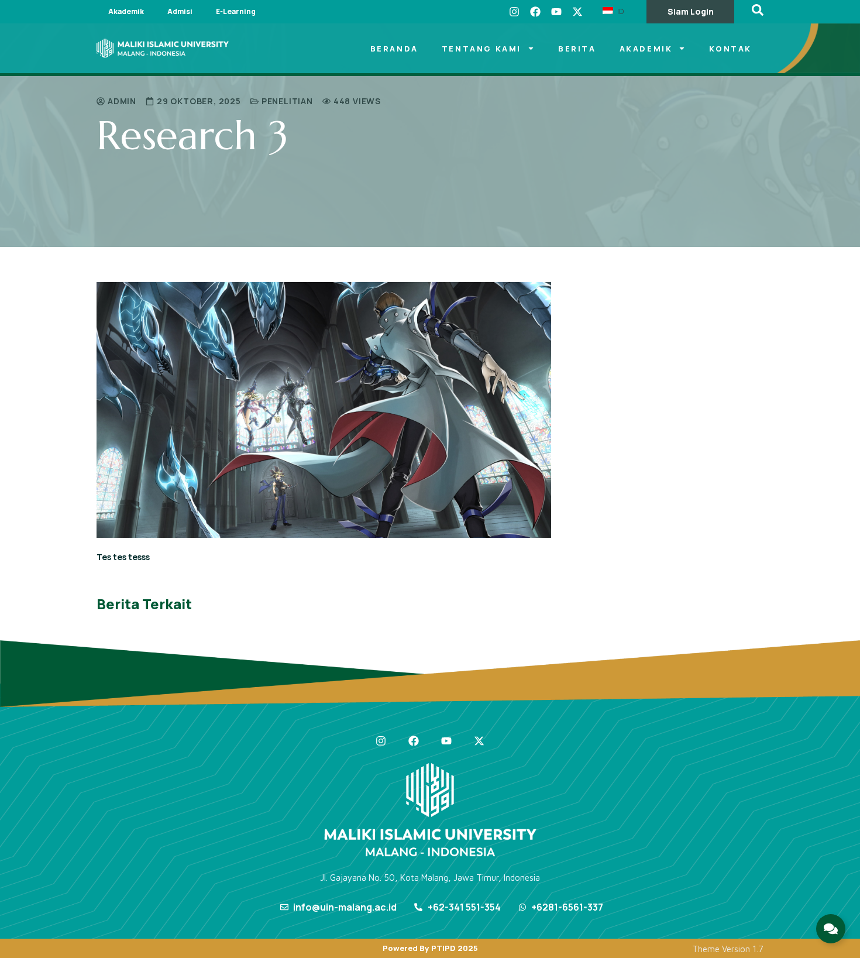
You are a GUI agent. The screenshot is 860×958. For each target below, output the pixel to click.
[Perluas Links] (830, 928)
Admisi (179, 11)
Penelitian (287, 101)
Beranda (394, 48)
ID (619, 11)
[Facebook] (535, 11)
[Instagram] (514, 11)
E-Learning (236, 11)
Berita (577, 48)
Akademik (126, 11)
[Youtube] (556, 11)
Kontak (730, 48)
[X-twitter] (577, 11)
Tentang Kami (481, 48)
